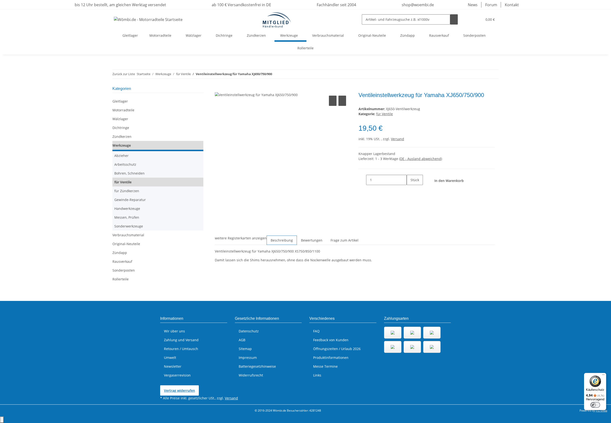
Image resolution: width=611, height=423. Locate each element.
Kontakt (512, 4)
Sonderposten (123, 270)
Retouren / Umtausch (181, 348)
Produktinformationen (330, 357)
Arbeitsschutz (125, 164)
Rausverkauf (122, 261)
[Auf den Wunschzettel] (342, 101)
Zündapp (119, 252)
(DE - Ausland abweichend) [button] (420, 158)
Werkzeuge (121, 145)
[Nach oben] (2, 420)
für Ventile (384, 114)
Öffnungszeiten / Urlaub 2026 (337, 348)
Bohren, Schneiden (129, 173)
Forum (491, 4)
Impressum (248, 357)
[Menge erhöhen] (410, 190)
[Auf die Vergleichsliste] (333, 101)
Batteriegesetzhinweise (257, 366)
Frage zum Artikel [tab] (344, 240)
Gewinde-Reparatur (130, 199)
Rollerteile (120, 279)
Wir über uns (174, 331)
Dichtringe (120, 127)
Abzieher (121, 155)
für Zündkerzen (126, 191)
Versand (397, 139)
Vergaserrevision (177, 375)
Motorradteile (123, 110)
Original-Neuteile (126, 244)
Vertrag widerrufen (179, 390)
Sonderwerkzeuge (128, 226)
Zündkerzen (122, 136)
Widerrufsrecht (251, 375)
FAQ (316, 331)
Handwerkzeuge (127, 208)
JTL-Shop (601, 410)
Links (317, 375)
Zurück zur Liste (123, 74)
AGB (242, 340)
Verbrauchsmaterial (128, 235)
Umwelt (170, 357)
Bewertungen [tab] (311, 240)
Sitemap (245, 348)
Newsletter (172, 366)
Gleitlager (120, 101)
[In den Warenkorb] (218, 89)
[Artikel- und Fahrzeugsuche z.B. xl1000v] (454, 19)
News (473, 4)
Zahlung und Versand (181, 340)
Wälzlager (120, 119)
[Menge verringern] (362, 180)
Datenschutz (249, 331)
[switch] (595, 405)
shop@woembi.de (417, 4)
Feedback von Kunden (330, 340)
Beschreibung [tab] (282, 240)
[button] (469, 19)
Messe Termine (325, 366)
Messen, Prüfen (126, 217)
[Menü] (603, 376)
